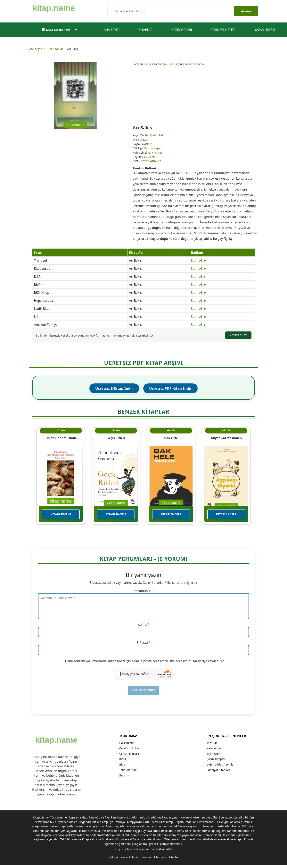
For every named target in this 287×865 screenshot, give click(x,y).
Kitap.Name (142, 849)
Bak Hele (171, 438)
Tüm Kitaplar (54, 49)
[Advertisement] (195, 95)
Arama (246, 11)
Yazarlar (212, 743)
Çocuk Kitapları (216, 759)
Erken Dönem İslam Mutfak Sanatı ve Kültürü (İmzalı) (61, 438)
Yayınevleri (214, 754)
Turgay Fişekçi (167, 64)
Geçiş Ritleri (116, 438)
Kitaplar (145, 30)
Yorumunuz (142, 591)
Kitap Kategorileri (58, 29)
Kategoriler (182, 30)
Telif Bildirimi (128, 770)
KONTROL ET (238, 335)
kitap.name (160, 857)
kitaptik (173, 857)
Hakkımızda (126, 743)
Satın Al (197, 260)
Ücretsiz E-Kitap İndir (114, 388)
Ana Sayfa (111, 30)
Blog (122, 764)
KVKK (122, 759)
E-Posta (142, 642)
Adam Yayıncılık (195, 64)
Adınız (142, 624)
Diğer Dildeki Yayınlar (221, 764)
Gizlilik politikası (129, 748)
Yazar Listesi (265, 30)
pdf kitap (114, 857)
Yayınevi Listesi (223, 30)
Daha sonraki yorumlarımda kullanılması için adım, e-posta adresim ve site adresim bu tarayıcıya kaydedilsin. (145, 661)
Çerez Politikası (129, 754)
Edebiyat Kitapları (218, 770)
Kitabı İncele (61, 514)
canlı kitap (146, 857)
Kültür (147, 64)
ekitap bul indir (130, 857)
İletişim (124, 775)
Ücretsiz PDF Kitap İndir (170, 388)
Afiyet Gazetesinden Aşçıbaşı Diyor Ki (226, 438)
